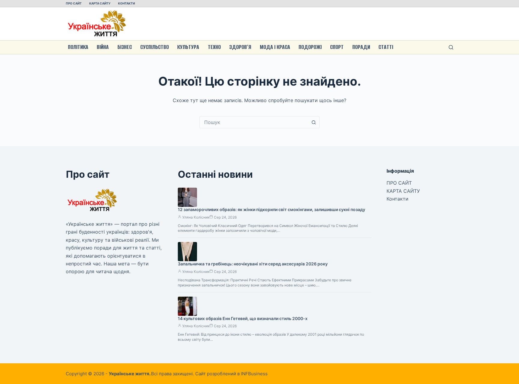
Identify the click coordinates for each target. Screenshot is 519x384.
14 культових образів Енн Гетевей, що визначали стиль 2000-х (243, 318)
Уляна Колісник (195, 217)
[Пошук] (451, 47)
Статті (385, 47)
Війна (103, 47)
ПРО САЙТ (74, 3)
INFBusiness (254, 373)
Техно (214, 47)
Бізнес (124, 47)
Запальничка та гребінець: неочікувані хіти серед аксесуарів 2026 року (253, 263)
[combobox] (254, 122)
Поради (361, 47)
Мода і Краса (275, 47)
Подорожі (310, 47)
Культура (188, 47)
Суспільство (154, 47)
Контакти (126, 3)
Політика (78, 47)
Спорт (337, 47)
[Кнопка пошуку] (313, 122)
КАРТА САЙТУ (100, 3)
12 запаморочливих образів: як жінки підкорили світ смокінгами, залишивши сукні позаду (271, 209)
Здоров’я (240, 47)
